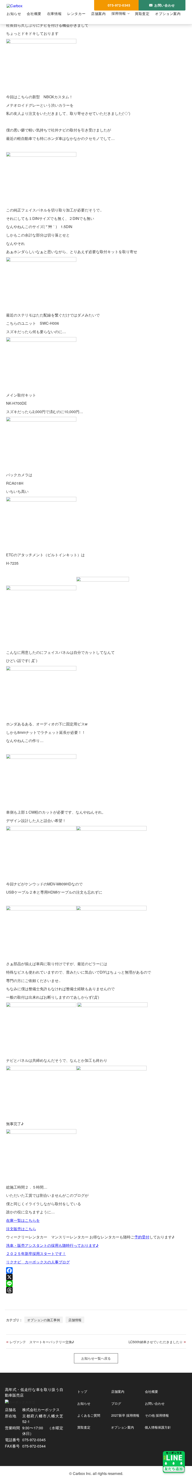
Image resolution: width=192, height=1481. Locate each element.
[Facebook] (96, 1270)
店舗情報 (74, 1319)
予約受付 (141, 1237)
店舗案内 (98, 13)
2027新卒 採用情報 (125, 1415)
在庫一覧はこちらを (23, 1220)
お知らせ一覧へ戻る (96, 1358)
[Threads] (96, 1290)
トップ (82, 1391)
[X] (96, 1277)
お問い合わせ (155, 1403)
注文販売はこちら (21, 1228)
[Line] (96, 1283)
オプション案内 (168, 13)
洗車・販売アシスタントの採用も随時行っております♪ (52, 1245)
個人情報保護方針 (158, 1427)
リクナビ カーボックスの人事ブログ (38, 1262)
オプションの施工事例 (43, 1319)
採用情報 (118, 13)
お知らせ (14, 13)
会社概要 (34, 13)
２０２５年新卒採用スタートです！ (36, 1253)
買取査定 (142, 13)
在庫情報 (54, 13)
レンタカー (76, 13)
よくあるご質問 (88, 1415)
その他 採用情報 (157, 1415)
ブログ (116, 1403)
